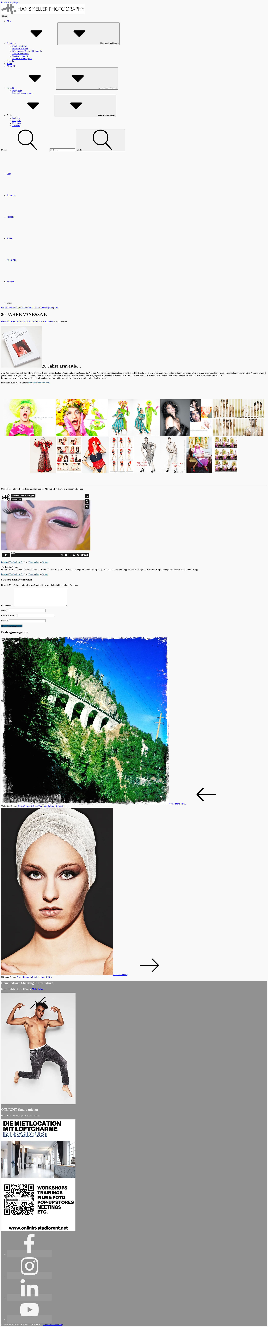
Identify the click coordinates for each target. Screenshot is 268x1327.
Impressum (17, 91)
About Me (11, 66)
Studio (9, 63)
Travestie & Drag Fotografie (46, 307)
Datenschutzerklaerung (22, 93)
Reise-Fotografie (25, 806)
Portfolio (10, 61)
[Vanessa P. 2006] (186, 417)
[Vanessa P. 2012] (212, 455)
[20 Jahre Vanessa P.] (29, 417)
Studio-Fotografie (25, 307)
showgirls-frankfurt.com (38, 382)
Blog (9, 21)
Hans (3, 321)
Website (4, 620)
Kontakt (10, 88)
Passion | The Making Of (12, 562)
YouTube (16, 125)
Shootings (11, 43)
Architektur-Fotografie (22, 58)
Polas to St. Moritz (56, 806)
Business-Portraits (20, 48)
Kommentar (7, 605)
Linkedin (16, 118)
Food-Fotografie (19, 46)
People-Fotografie (9, 307)
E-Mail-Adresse (9, 615)
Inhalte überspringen (10, 2)
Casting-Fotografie (20, 56)
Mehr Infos (37, 989)
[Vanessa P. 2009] (82, 417)
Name (4, 610)
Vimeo (45, 562)
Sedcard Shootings (20, 53)
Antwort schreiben (45, 321)
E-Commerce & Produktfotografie (27, 51)
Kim (50, 977)
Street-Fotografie (40, 806)
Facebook (16, 123)
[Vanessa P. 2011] (56, 455)
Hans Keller (33, 562)
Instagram (16, 120)
